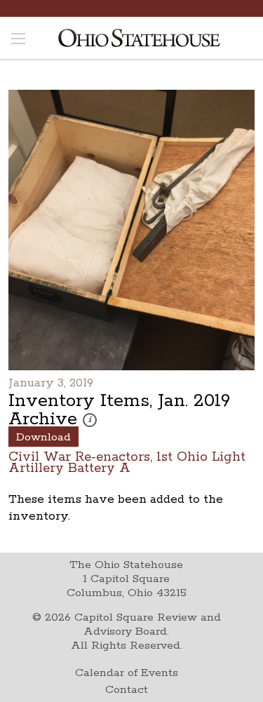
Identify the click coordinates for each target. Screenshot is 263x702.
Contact (126, 689)
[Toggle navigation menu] (18, 40)
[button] (90, 420)
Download (43, 437)
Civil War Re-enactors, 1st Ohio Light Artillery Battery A (126, 462)
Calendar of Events (126, 673)
